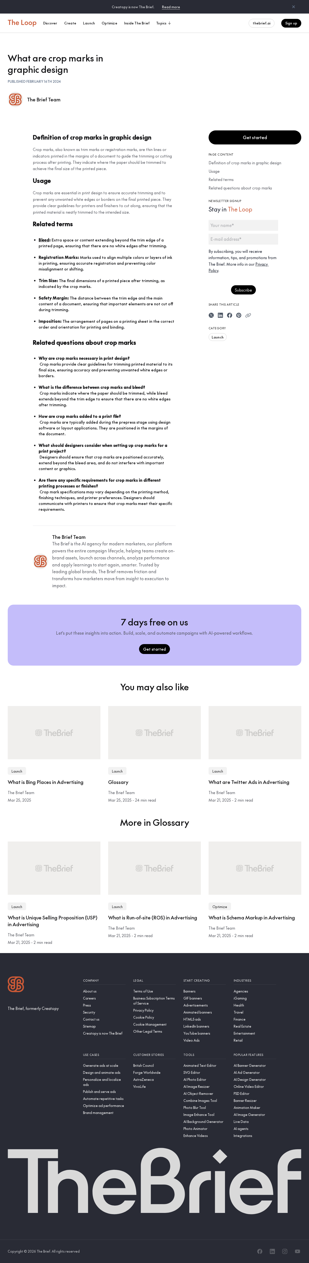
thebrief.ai (261, 23)
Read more (171, 6)
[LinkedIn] (272, 1251)
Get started (255, 137)
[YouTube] (297, 1251)
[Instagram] (285, 1251)
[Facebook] (260, 1251)
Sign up (291, 23)
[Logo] (16, 984)
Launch (218, 337)
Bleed (44, 239)
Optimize (219, 906)
